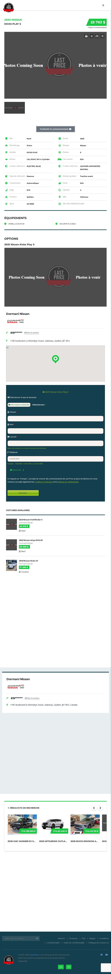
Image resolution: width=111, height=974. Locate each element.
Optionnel (16, 470)
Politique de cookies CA (98, 942)
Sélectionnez (38, 405)
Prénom (13, 412)
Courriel (13, 437)
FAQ (83, 938)
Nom (11, 424)
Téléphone (13, 452)
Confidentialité (53, 942)
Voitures (61, 938)
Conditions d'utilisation (44, 482)
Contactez (73, 938)
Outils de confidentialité (74, 942)
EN (60, 967)
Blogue (92, 938)
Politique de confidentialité (67, 482)
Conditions (104, 938)
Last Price (34, 955)
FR (68, 967)
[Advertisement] (55, 596)
